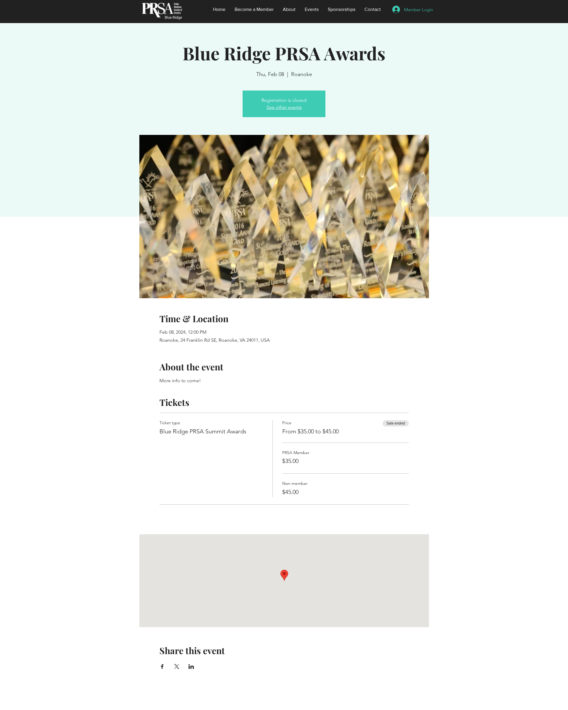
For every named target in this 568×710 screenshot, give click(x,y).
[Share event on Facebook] (162, 666)
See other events (284, 107)
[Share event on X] (177, 666)
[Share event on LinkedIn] (191, 666)
